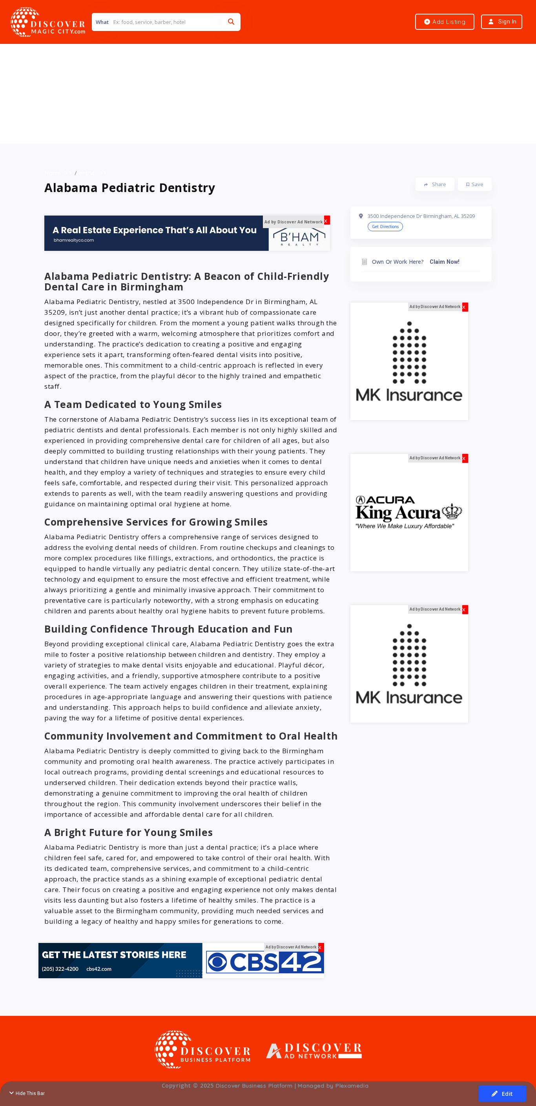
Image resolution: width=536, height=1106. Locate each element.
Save (477, 184)
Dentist (85, 173)
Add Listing (447, 21)
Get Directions (385, 226)
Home (52, 173)
